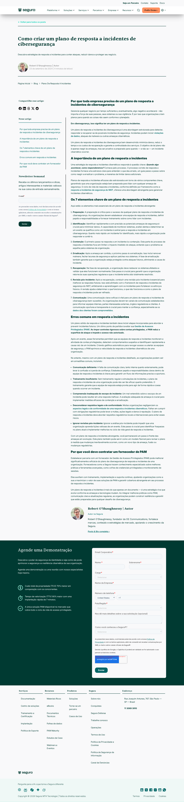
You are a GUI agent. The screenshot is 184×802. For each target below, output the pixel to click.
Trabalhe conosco (99, 720)
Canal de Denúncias (100, 762)
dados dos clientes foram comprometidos (93, 310)
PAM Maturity (53, 730)
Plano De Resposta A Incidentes (56, 83)
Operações (96, 727)
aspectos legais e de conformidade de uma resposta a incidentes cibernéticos (110, 408)
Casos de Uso (75, 716)
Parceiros (97, 10)
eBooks (50, 706)
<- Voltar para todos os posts (32, 22)
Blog (36, 83)
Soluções (68, 10)
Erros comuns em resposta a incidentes (38, 157)
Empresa (112, 10)
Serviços (82, 10)
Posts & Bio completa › (99, 531)
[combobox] (92, 13)
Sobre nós (95, 698)
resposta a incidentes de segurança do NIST (92, 190)
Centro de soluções (30, 706)
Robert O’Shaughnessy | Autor (44, 65)
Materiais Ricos (54, 698)
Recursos (127, 10)
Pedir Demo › (151, 10)
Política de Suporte (30, 730)
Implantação (26, 723)
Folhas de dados (54, 723)
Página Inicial (24, 83)
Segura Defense (98, 713)
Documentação (28, 698)
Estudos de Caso (55, 738)
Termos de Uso (98, 734)
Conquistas (96, 706)
